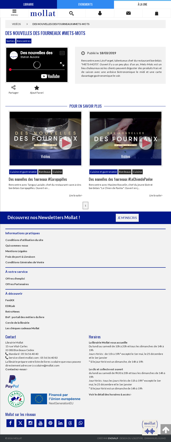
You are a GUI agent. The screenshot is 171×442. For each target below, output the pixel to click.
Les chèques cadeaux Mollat (22, 328)
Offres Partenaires (17, 284)
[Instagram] (30, 423)
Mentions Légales (16, 251)
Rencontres (24, 40)
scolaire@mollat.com (46, 365)
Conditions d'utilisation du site (24, 240)
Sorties (10, 40)
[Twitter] (20, 423)
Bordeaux (45, 171)
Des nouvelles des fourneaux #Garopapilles (38, 179)
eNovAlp (113, 438)
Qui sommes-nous (16, 245)
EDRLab (10, 306)
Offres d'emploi (15, 278)
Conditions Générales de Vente (24, 262)
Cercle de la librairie (17, 322)
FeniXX (9, 300)
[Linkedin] (60, 423)
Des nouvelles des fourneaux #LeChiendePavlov (121, 179)
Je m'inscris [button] (127, 218)
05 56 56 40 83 (49, 357)
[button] (71, 13)
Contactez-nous (15, 369)
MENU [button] (14, 15)
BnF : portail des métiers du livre (24, 317)
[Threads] (70, 423)
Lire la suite (75, 195)
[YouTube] (40, 423)
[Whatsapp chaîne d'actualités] (80, 423)
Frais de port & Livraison (20, 256)
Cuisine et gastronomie (23, 171)
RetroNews (12, 311)
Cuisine (57, 171)
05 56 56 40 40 (29, 354)
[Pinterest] (50, 423)
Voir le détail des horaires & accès (109, 394)
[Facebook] (10, 423)
